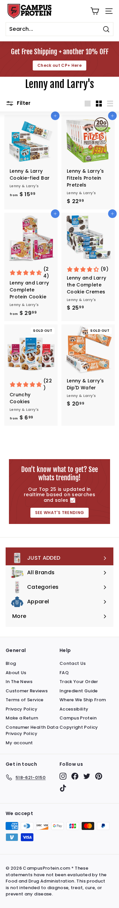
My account (19, 743)
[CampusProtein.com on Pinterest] (98, 776)
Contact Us (73, 663)
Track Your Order (79, 681)
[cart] (94, 11)
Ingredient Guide (79, 691)
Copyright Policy (79, 727)
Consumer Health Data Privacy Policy (32, 730)
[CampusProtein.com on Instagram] (63, 776)
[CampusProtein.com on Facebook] (74, 776)
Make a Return (22, 718)
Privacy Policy (21, 709)
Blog (11, 663)
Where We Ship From (83, 700)
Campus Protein (78, 718)
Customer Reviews (27, 691)
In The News (19, 681)
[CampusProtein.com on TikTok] (63, 788)
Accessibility (74, 709)
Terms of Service (25, 700)
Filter (23, 103)
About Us (16, 673)
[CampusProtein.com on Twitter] (86, 776)
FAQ (64, 673)
